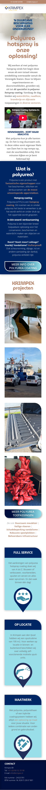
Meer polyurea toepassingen (23, 513)
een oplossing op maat (25, 719)
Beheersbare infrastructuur (23, 536)
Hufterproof (34, 245)
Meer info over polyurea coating (23, 266)
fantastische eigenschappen (21, 183)
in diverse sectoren (30, 102)
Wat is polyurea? (23, 171)
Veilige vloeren (22, 526)
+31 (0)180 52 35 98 (16, 770)
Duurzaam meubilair (26, 523)
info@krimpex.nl (16, 773)
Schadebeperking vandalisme (22, 529)
